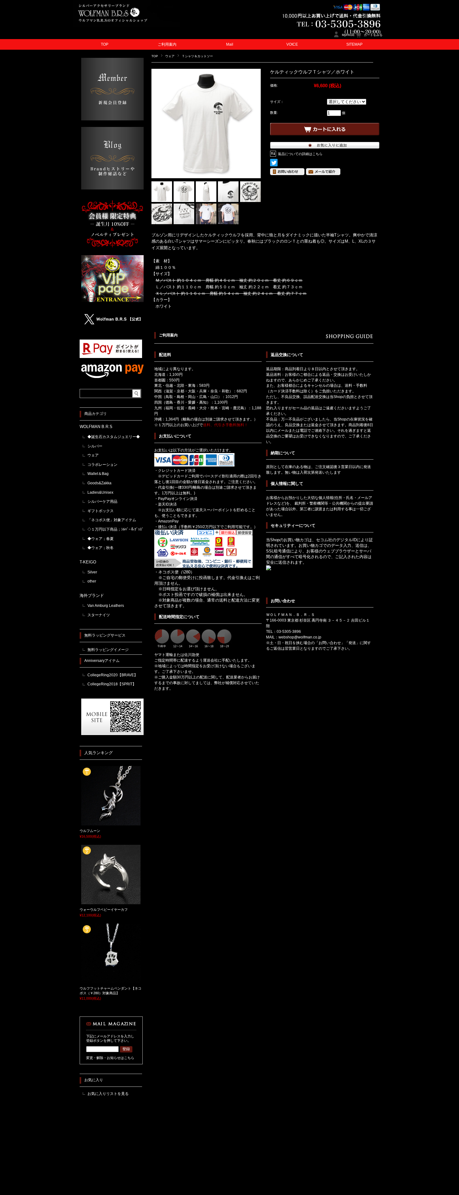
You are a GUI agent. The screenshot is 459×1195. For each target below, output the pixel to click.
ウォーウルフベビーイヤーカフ (104, 909)
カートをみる (373, 35)
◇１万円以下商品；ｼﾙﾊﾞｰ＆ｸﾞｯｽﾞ (115, 529)
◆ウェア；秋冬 (100, 548)
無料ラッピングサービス (105, 635)
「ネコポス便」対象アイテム (111, 520)
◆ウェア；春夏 (100, 539)
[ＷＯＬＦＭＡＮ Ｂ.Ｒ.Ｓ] (126, 25)
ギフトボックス (100, 511)
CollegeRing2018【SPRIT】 (111, 684)
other (91, 581)
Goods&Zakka (99, 483)
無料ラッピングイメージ (108, 650)
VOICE (292, 44)
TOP (104, 44)
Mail (229, 44)
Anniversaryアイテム (102, 660)
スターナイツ (98, 615)
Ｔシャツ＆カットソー (197, 56)
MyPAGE (348, 35)
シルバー (94, 446)
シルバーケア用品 (102, 501)
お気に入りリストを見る (108, 1094)
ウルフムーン (90, 831)
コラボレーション (102, 464)
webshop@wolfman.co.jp (300, 637)
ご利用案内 (167, 44)
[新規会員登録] (112, 118)
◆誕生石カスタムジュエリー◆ (113, 437)
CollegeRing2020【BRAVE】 (112, 675)
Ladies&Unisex (100, 492)
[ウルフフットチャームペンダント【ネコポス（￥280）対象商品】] (110, 981)
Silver (92, 572)
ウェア (170, 56)
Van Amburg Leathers (105, 605)
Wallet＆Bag (98, 473)
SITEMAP (354, 44)
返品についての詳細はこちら (300, 154)
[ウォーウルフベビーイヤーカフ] (110, 902)
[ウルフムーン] (110, 823)
